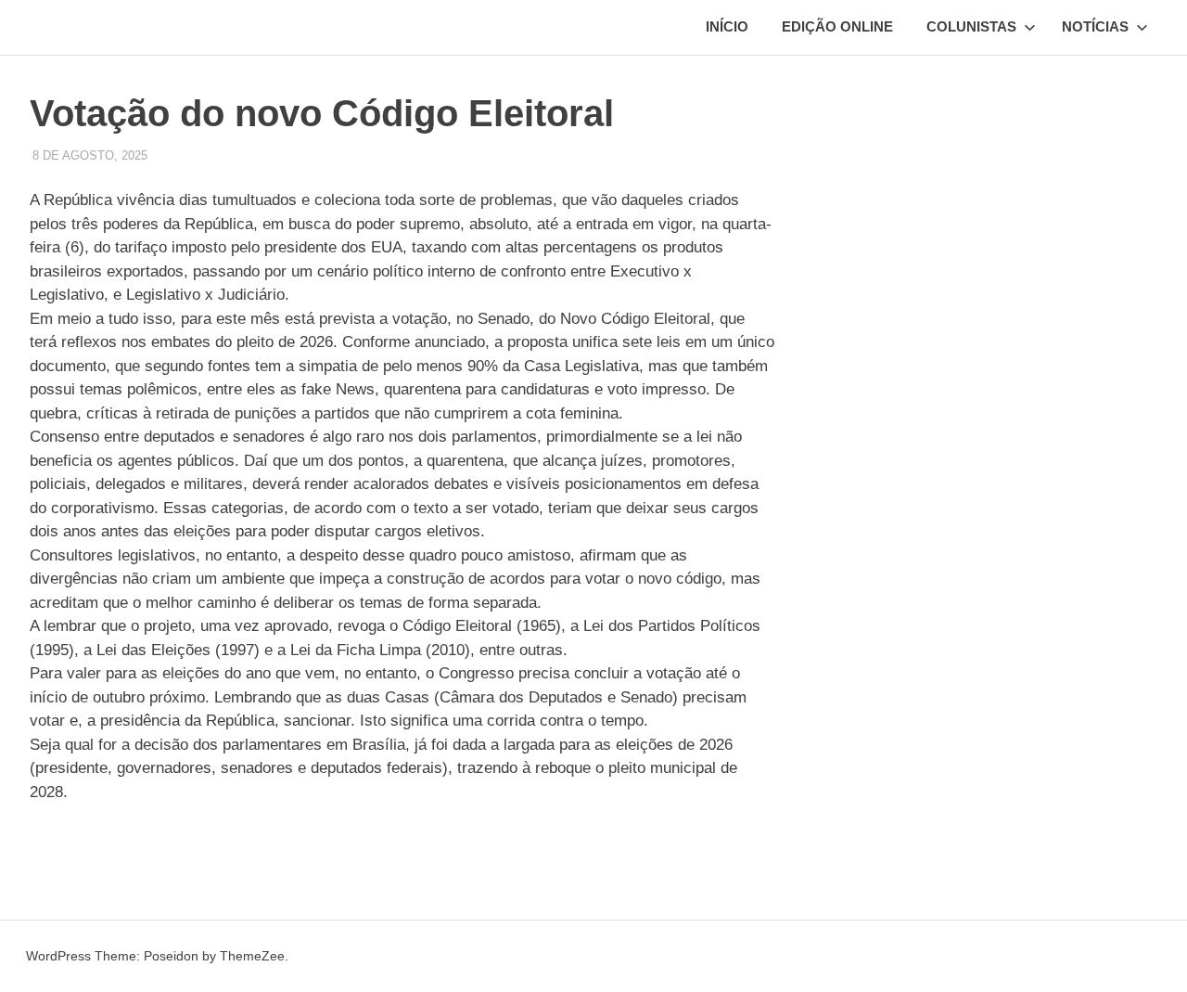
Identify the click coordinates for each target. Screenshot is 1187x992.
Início (727, 26)
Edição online (837, 26)
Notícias (1095, 26)
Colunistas (971, 26)
